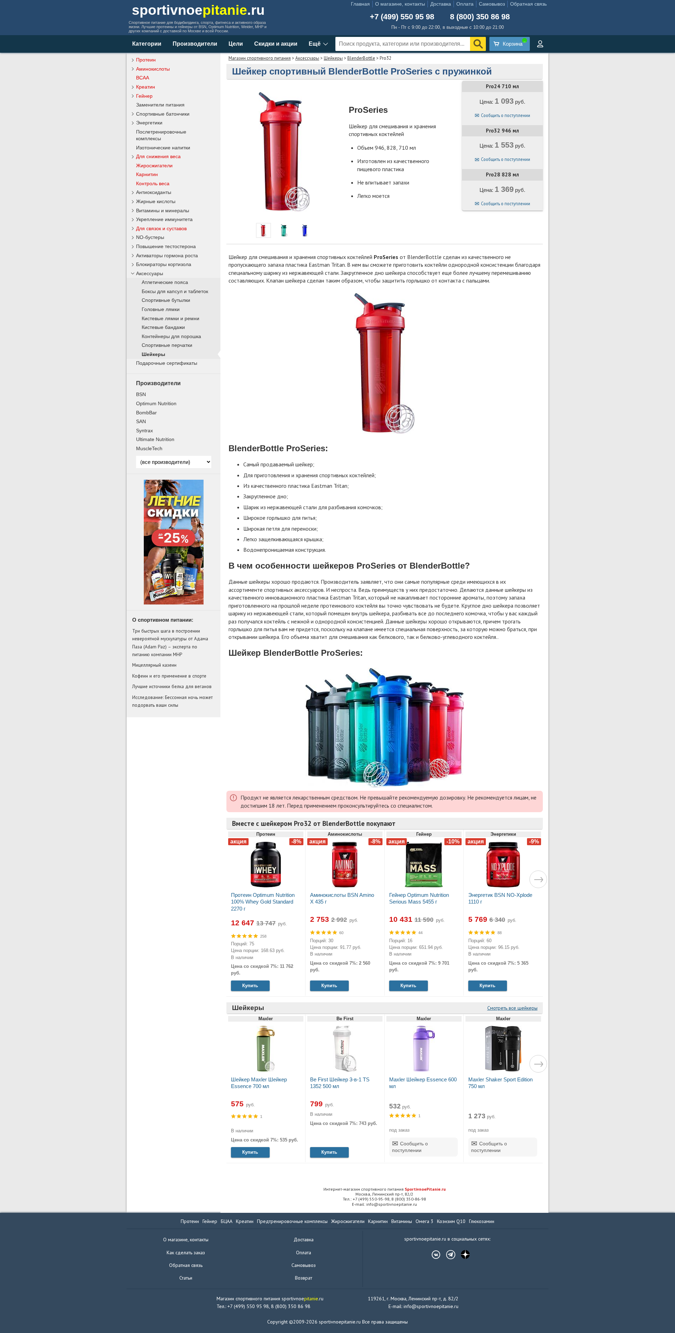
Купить (250, 985)
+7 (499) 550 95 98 (402, 17)
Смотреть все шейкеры (512, 1008)
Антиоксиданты (153, 192)
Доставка (440, 4)
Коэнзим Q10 (451, 1221)
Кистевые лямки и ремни (170, 318)
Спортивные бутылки (166, 300)
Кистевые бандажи (163, 327)
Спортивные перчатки (167, 345)
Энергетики (149, 122)
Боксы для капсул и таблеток (175, 291)
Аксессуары (307, 58)
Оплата (465, 4)
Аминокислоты (153, 69)
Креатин (145, 87)
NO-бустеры (150, 237)
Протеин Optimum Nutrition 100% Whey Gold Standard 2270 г (263, 901)
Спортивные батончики (162, 114)
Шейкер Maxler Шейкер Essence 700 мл (259, 1082)
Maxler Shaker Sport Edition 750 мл (500, 1082)
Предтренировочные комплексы (292, 1221)
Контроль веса (152, 183)
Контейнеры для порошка (171, 336)
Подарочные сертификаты (166, 363)
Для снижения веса (158, 156)
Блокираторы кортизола (163, 264)
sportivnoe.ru (198, 10)
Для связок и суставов (161, 228)
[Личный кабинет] (540, 44)
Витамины (401, 1221)
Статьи (185, 1278)
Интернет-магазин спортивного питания (384, 1189)
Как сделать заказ (186, 1252)
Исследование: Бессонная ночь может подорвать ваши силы (172, 701)
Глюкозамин (481, 1221)
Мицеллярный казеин (154, 665)
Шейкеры (333, 58)
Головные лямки (161, 309)
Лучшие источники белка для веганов (172, 686)
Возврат (303, 1278)
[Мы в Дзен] (462, 1255)
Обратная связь (528, 4)
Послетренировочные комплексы (161, 135)
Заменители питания (160, 105)
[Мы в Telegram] (447, 1255)
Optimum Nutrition (156, 403)
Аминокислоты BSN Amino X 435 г (342, 898)
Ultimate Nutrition (155, 439)
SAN (141, 421)
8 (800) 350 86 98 (480, 17)
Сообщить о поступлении (505, 115)
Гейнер (144, 96)
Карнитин (147, 174)
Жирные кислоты (155, 201)
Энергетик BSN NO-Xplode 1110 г (500, 898)
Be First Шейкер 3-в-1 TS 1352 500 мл (339, 1082)
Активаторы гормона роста (167, 255)
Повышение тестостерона (166, 246)
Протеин (146, 60)
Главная (360, 4)
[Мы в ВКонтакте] (432, 1255)
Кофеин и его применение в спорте (169, 676)
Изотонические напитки (163, 147)
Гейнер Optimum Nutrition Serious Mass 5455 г (419, 898)
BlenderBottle (361, 58)
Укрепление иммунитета (164, 219)
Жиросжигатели (154, 165)
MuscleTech (149, 448)
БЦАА (226, 1221)
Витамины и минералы (162, 210)
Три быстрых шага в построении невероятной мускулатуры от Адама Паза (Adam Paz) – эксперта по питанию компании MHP (170, 643)
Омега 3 (424, 1221)
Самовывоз (492, 4)
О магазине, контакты (400, 4)
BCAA (142, 77)
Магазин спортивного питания (260, 58)
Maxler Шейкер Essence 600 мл (423, 1082)
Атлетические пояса (165, 282)
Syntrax (144, 430)
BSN (141, 394)
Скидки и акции (275, 44)
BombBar (146, 412)
